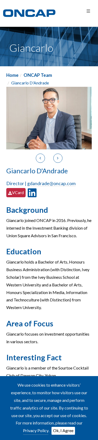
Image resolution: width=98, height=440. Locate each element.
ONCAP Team (38, 75)
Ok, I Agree (63, 430)
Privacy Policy (36, 430)
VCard (18, 192)
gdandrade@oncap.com (51, 183)
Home (12, 75)
